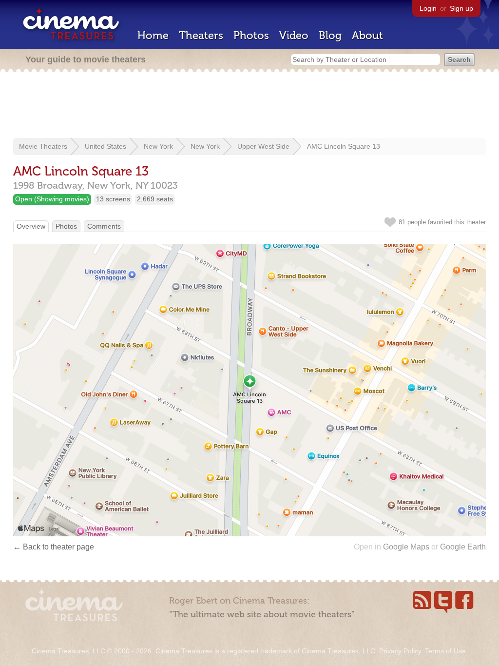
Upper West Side (263, 146)
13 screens (113, 199)
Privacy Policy (400, 651)
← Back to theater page (53, 547)
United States (105, 146)
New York (158, 146)
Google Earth (463, 547)
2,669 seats (155, 199)
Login (428, 8)
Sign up (461, 8)
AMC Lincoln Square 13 (343, 146)
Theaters (201, 35)
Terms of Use (445, 651)
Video (293, 35)
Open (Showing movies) (52, 199)
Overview (31, 226)
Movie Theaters (43, 146)
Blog (330, 35)
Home (153, 35)
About (367, 35)
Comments (104, 226)
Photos (251, 35)
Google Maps (406, 547)
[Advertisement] (249, 106)
